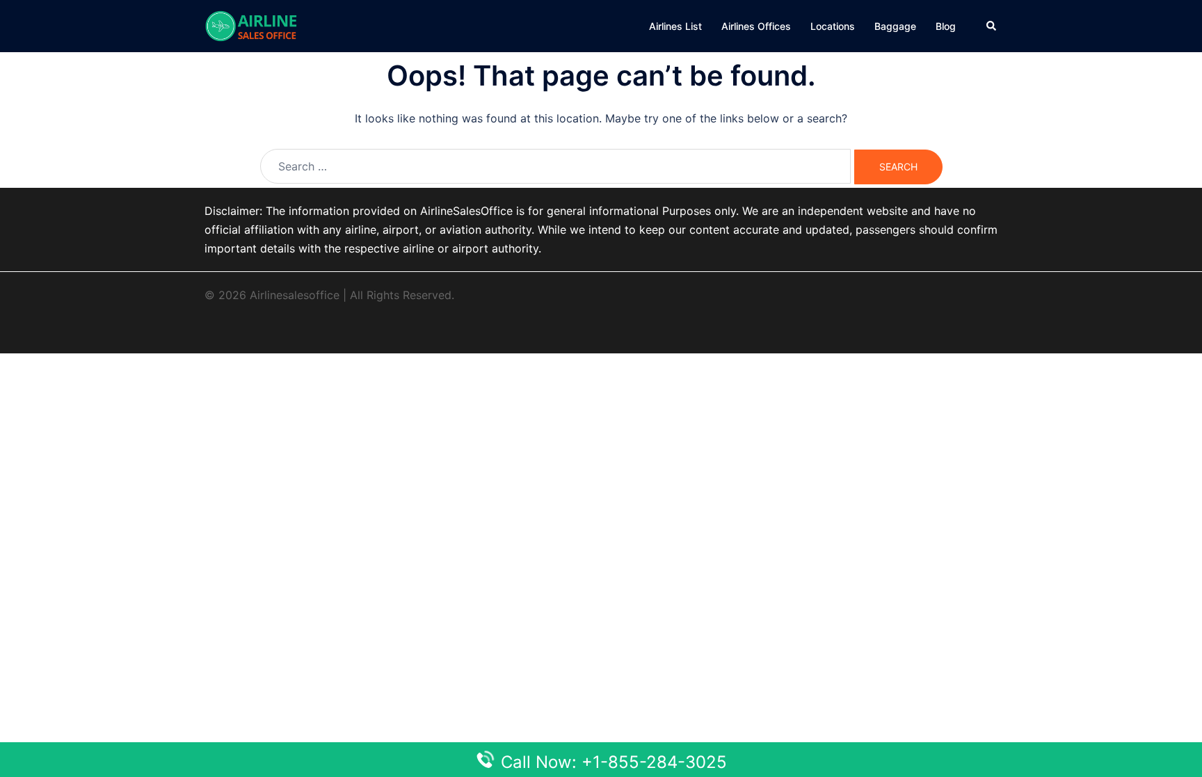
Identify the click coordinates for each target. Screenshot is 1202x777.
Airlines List (675, 26)
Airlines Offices (756, 26)
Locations (832, 26)
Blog (946, 26)
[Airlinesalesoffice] (251, 25)
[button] (991, 25)
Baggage (895, 26)
